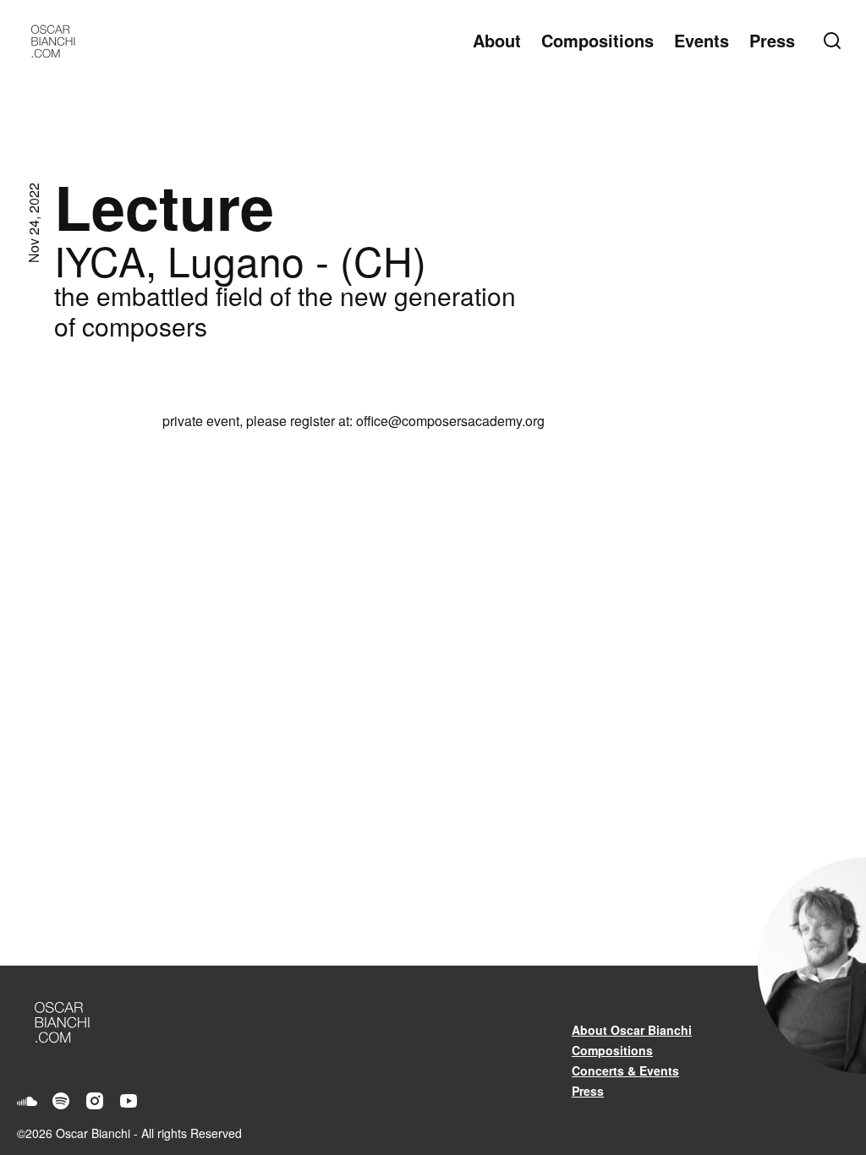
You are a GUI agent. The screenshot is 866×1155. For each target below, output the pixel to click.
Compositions (597, 40)
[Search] (835, 40)
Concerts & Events (625, 1070)
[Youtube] (128, 1101)
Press (772, 40)
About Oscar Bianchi (632, 1029)
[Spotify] (61, 1101)
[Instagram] (95, 1101)
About (497, 40)
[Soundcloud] (27, 1101)
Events (701, 40)
